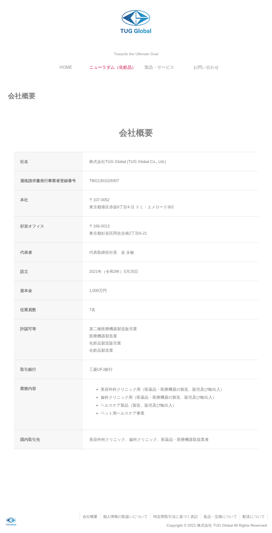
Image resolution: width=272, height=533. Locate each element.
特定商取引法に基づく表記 (175, 516)
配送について (254, 516)
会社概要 (90, 516)
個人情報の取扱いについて (125, 516)
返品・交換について (220, 516)
